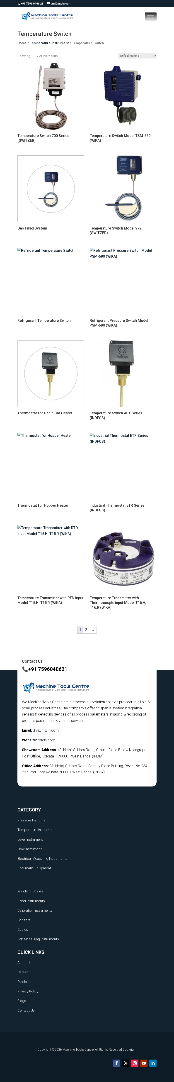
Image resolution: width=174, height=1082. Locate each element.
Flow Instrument (29, 849)
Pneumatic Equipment (34, 868)
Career (22, 972)
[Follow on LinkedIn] (153, 1063)
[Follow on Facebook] (116, 1063)
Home (22, 43)
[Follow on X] (125, 1063)
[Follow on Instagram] (134, 1063)
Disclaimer (25, 982)
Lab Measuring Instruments (38, 939)
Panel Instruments (31, 901)
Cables (22, 930)
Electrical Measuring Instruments (42, 859)
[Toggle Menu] (150, 17)
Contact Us (26, 1011)
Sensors (23, 920)
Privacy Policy (27, 991)
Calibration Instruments (35, 911)
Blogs (21, 1001)
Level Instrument (30, 840)
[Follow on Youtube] (143, 1063)
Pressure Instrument (32, 820)
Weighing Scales (30, 891)
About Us (24, 963)
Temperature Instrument (49, 43)
